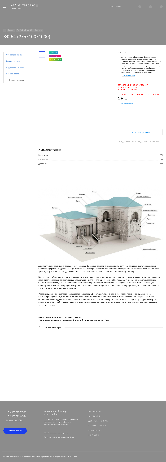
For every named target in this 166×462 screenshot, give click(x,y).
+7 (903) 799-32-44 (16, 416)
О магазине (94, 416)
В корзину (69, 383)
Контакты (93, 435)
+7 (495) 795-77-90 (23, 5)
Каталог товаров (97, 426)
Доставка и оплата (98, 421)
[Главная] (4, 30)
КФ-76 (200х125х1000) (47, 368)
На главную (94, 411)
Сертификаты (95, 430)
